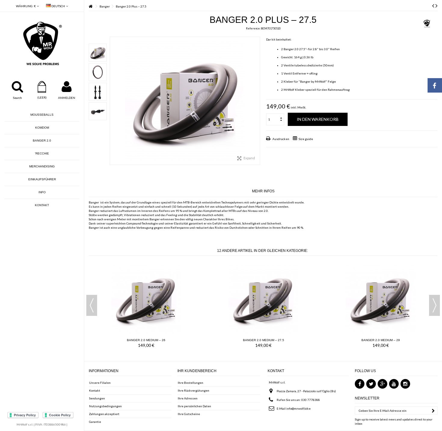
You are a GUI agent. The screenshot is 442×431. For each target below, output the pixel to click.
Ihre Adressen (188, 398)
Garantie (95, 421)
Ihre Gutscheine (189, 414)
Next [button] (434, 305)
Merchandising (42, 166)
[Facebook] (359, 384)
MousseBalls (42, 114)
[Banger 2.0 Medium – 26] (146, 299)
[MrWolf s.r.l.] (42, 43)
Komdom (42, 127)
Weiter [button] (256, 101)
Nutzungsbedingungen (105, 406)
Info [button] (42, 192)
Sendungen (97, 398)
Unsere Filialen (100, 382)
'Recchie (42, 153)
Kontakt (42, 205)
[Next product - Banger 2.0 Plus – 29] (436, 5)
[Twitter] (371, 384)
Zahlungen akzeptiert (104, 414)
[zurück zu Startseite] (90, 6)
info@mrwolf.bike (298, 408)
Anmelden (66, 97)
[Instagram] (405, 384)
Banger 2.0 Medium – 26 (146, 340)
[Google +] (382, 384)
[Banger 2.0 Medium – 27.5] (263, 299)
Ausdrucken (280, 139)
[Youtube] (394, 384)
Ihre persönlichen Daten (194, 406)
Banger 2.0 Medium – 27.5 (263, 340)
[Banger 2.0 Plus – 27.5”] (97, 52)
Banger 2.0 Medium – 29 (380, 340)
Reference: (253, 28)
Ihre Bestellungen (190, 382)
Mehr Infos (263, 191)
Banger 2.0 (42, 140)
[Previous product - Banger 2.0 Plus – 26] (433, 5)
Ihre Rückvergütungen (193, 390)
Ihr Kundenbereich (196, 371)
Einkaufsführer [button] (42, 179)
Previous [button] (91, 305)
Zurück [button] (113, 101)
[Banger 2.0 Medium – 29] (381, 299)
